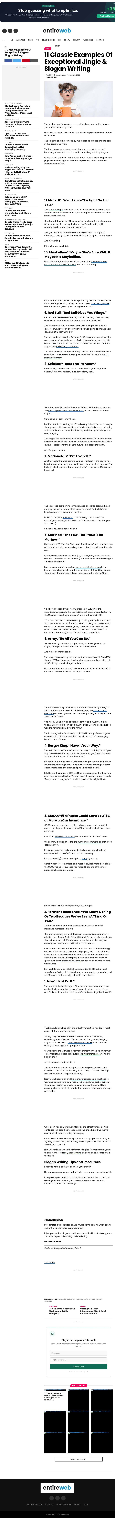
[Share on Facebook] (8, 60)
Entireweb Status (63, 1505)
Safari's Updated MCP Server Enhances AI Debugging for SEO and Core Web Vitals (16, 200)
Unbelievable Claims (70, 960)
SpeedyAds (49, 1505)
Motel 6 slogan (56, 209)
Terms (85, 1505)
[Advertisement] (21, 84)
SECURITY (76, 40)
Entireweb (52, 77)
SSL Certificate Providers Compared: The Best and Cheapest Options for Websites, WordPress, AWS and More (18, 110)
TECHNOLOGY (18, 103)
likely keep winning (72, 1152)
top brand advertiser (65, 836)
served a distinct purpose (88, 567)
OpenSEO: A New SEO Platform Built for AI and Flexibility (16, 135)
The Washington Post (90, 1054)
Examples (71, 1299)
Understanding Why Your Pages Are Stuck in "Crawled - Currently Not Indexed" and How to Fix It (18, 170)
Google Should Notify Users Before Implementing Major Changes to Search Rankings (18, 225)
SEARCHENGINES (48, 40)
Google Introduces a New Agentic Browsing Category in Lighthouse (18, 238)
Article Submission (34, 1505)
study (84, 858)
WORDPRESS (88, 40)
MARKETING (20, 40)
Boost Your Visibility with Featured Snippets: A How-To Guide (18, 124)
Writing (48, 1301)
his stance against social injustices (88, 1079)
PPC (37, 40)
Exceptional (82, 1299)
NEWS (30, 40)
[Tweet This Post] (17, 60)
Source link (49, 1262)
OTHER (57, 46)
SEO (59, 40)
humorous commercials (89, 842)
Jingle (92, 1299)
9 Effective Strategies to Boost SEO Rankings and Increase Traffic (16, 265)
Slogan (100, 1299)
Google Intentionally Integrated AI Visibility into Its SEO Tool (18, 213)
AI (12, 40)
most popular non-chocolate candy (66, 410)
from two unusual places (80, 1042)
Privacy (77, 1505)
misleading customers (67, 346)
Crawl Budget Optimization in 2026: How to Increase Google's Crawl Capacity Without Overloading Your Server (18, 185)
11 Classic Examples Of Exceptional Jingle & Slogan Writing (17, 52)
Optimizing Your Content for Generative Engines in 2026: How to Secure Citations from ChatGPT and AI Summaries (18, 251)
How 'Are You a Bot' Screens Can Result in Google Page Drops (18, 158)
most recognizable (100, 303)
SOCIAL (67, 40)
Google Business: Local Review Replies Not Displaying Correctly (16, 147)
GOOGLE (7, 119)
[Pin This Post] (26, 60)
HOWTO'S (13, 119)
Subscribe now (78, 1367)
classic (63, 1299)
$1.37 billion (68, 517)
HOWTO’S (100, 40)
